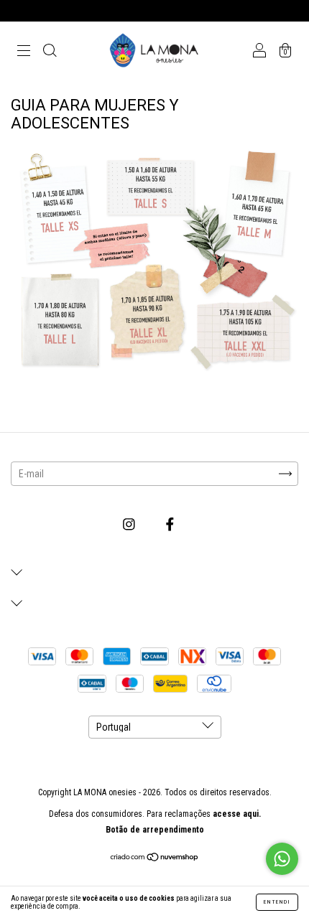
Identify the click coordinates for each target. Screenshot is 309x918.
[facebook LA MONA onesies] (170, 524)
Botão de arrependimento (155, 830)
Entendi (277, 902)
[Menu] (24, 51)
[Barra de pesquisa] (49, 51)
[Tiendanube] (155, 858)
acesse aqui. (237, 814)
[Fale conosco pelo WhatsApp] (282, 859)
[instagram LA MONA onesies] (130, 524)
